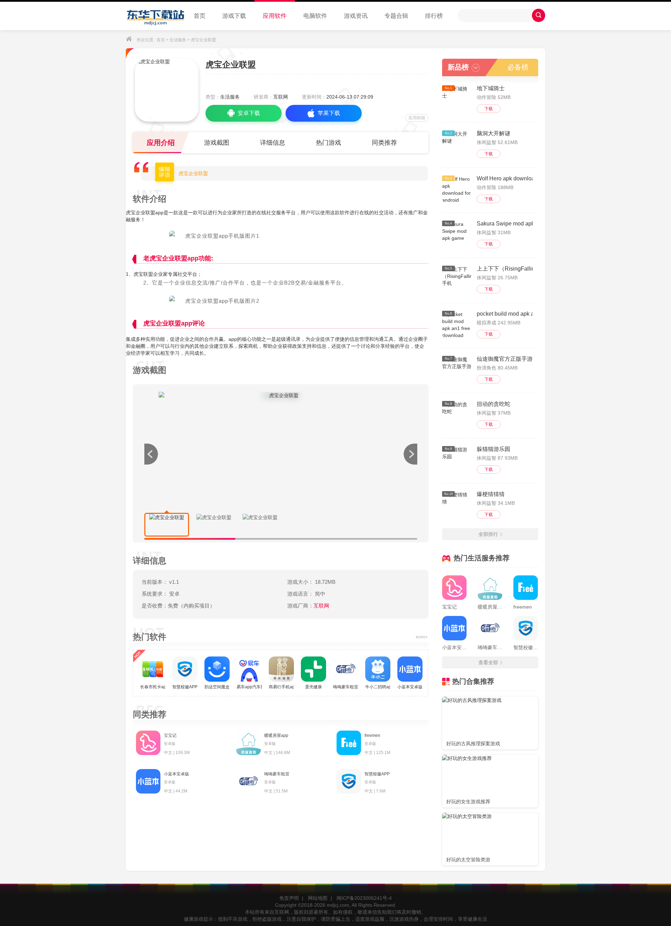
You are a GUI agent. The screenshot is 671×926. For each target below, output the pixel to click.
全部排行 (488, 534)
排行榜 (434, 16)
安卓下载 (249, 113)
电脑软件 (315, 16)
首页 (199, 16)
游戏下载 (234, 16)
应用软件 (275, 16)
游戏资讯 (356, 16)
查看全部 (488, 662)
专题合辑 (396, 16)
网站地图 (317, 898)
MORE (421, 637)
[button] (410, 454)
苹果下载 (329, 113)
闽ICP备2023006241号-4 (364, 898)
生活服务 (177, 39)
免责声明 (289, 898)
